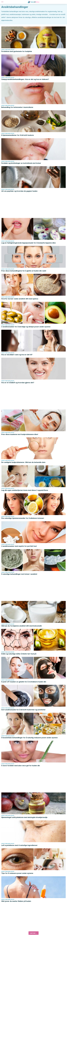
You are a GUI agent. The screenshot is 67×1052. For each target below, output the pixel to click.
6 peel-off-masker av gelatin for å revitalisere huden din (23, 682)
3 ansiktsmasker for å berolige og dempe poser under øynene (25, 327)
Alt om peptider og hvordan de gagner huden (19, 191)
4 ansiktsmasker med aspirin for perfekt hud (19, 546)
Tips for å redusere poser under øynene (17, 873)
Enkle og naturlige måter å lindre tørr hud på (18, 654)
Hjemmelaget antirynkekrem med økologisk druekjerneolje (24, 817)
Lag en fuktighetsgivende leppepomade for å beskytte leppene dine (28, 243)
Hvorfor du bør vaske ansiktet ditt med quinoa (19, 299)
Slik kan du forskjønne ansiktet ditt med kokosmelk (21, 626)
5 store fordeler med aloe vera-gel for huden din (20, 766)
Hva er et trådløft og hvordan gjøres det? (17, 383)
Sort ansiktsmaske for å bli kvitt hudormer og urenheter (23, 710)
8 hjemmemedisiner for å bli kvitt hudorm (17, 135)
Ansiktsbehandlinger (7, 49)
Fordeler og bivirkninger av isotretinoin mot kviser (21, 163)
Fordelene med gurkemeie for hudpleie (16, 51)
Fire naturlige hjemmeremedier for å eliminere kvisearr (22, 518)
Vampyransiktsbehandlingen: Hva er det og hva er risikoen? (25, 79)
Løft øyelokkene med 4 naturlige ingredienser (19, 845)
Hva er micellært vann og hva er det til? (16, 355)
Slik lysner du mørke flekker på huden (16, 901)
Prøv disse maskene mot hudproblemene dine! (19, 434)
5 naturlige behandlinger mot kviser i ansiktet (19, 574)
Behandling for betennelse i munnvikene (17, 107)
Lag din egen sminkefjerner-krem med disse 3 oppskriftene (24, 490)
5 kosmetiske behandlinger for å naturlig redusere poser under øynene (29, 738)
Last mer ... (33, 933)
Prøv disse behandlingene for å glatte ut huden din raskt (23, 271)
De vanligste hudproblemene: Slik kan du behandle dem (23, 462)
